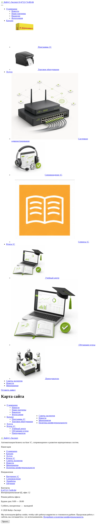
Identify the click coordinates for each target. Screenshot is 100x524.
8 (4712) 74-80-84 (26, 2)
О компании (11, 9)
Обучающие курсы (20, 431)
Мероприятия (12, 386)
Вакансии (16, 412)
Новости (10, 383)
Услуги (9, 72)
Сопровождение (13, 479)
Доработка (11, 481)
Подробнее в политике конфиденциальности (63, 517)
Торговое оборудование (22, 421)
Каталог (9, 20)
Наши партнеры (19, 410)
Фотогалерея (17, 414)
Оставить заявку (8, 390)
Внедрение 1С (12, 476)
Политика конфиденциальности (53, 423)
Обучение (10, 483)
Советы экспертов (14, 381)
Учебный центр (19, 428)
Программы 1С (18, 419)
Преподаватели (19, 433)
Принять (5, 522)
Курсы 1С (10, 244)
